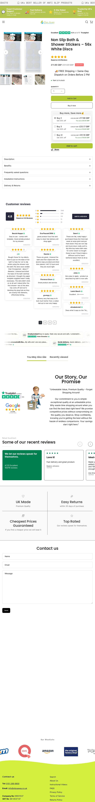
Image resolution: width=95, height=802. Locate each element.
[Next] (40, 52)
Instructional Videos (58, 784)
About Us (54, 781)
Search (53, 777)
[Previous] (5, 52)
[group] (47, 465)
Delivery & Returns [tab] (12, 185)
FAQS (52, 788)
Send (6, 610)
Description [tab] (9, 159)
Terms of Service (57, 796)
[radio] (72, 119)
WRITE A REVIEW (80, 216)
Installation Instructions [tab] (14, 179)
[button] (86, 22)
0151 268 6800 (12, 783)
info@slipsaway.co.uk (17, 788)
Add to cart (71, 146)
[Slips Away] (47, 22)
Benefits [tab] (7, 166)
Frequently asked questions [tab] (16, 172)
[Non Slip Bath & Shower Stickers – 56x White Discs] (5, 79)
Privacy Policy (56, 792)
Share (56, 149)
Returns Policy (56, 800)
